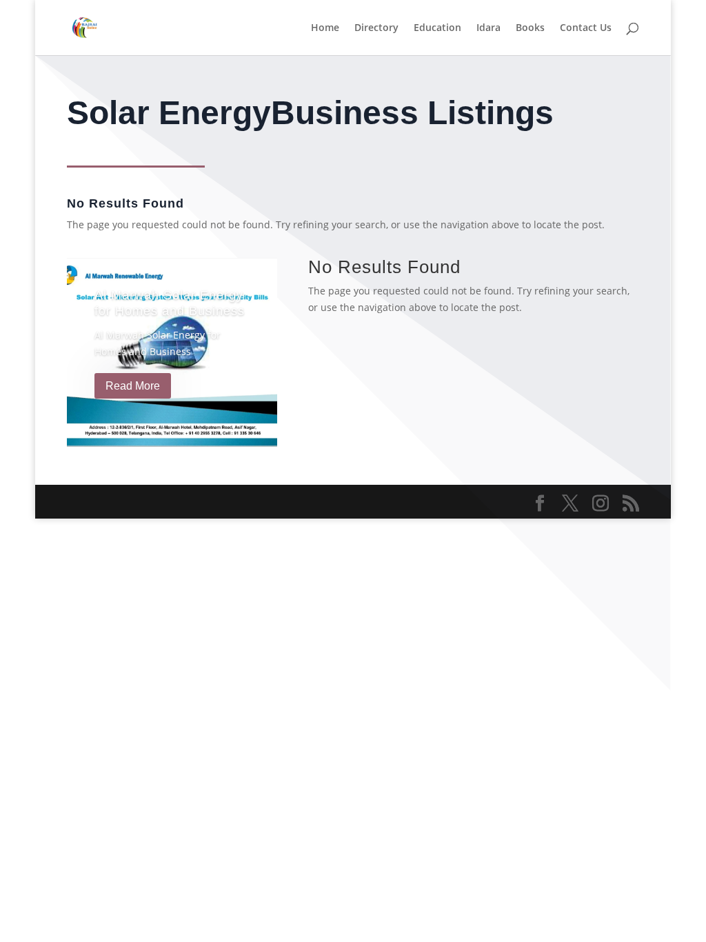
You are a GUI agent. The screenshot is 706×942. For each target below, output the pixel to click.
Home (325, 28)
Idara (488, 28)
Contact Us (586, 28)
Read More (132, 386)
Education (437, 28)
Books (530, 28)
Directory (376, 28)
